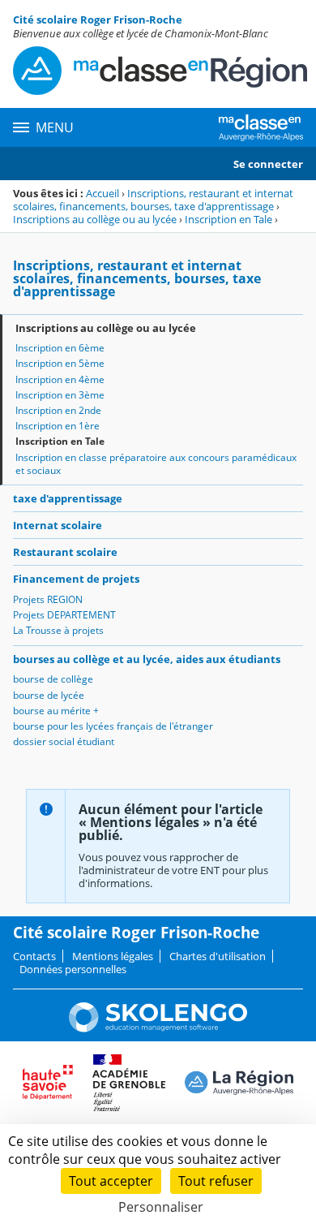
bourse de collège (53, 679)
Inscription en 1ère (57, 426)
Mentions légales (112, 956)
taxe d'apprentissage (67, 498)
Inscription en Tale (228, 219)
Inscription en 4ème (60, 379)
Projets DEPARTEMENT (64, 615)
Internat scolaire (57, 525)
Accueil (102, 193)
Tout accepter (111, 1181)
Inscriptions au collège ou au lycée (95, 219)
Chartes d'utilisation (217, 956)
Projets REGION (48, 599)
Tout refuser (216, 1181)
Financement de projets (76, 578)
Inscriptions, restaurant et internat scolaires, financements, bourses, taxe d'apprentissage (153, 199)
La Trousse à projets (58, 630)
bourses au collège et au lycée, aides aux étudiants (146, 659)
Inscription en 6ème (60, 348)
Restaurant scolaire (65, 552)
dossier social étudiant (63, 741)
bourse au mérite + (56, 710)
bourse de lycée (48, 695)
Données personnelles (72, 969)
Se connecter (268, 164)
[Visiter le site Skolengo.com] (158, 1028)
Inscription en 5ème (60, 363)
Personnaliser (160, 1207)
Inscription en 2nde (58, 410)
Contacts (34, 956)
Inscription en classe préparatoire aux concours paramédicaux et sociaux (156, 463)
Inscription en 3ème (60, 395)
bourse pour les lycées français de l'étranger (113, 726)
